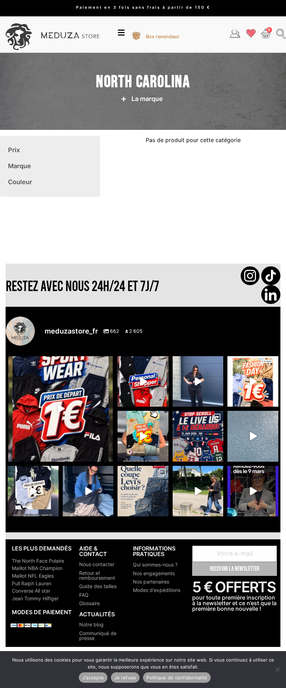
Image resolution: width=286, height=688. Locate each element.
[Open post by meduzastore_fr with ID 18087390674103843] (252, 436)
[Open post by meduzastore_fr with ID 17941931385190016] (198, 491)
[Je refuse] (277, 669)
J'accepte (93, 677)
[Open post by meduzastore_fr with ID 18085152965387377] (33, 491)
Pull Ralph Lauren (31, 583)
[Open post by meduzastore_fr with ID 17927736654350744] (198, 381)
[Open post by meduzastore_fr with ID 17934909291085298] (252, 381)
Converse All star (31, 591)
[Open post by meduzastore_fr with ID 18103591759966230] (88, 491)
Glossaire (89, 603)
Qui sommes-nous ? (155, 565)
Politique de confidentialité (176, 677)
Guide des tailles (97, 586)
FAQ (84, 595)
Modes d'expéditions (156, 590)
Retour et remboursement (97, 575)
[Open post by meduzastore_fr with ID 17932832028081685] (252, 491)
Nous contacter (96, 564)
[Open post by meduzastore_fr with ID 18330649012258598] (60, 409)
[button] (121, 33)
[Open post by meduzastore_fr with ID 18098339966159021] (143, 491)
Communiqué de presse (97, 635)
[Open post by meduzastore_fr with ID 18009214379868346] (143, 436)
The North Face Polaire (38, 561)
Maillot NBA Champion (37, 568)
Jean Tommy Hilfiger (35, 598)
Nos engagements (154, 573)
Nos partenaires (151, 582)
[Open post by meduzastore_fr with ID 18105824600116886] (143, 381)
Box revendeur (163, 36)
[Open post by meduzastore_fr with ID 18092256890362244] (198, 436)
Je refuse (125, 677)
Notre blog (91, 624)
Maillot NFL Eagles (33, 576)
